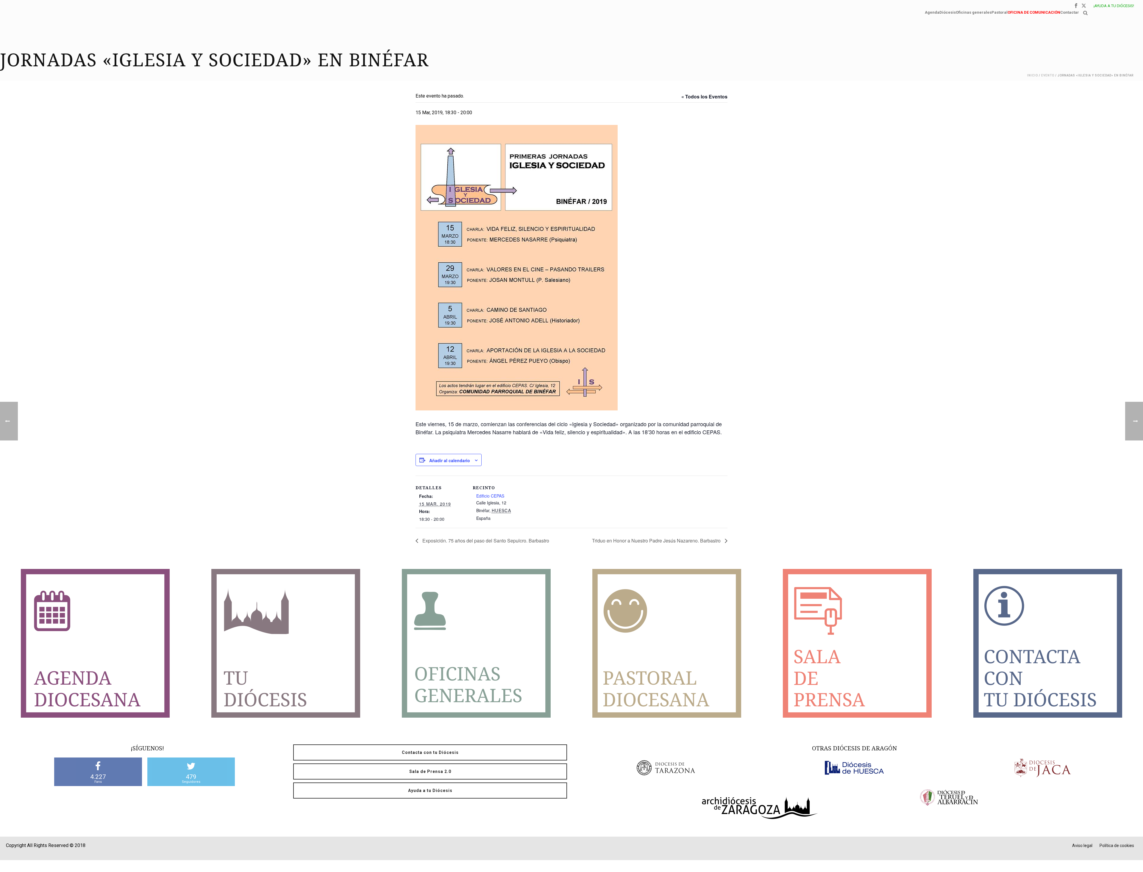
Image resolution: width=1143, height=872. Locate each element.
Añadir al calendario (449, 460)
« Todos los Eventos (704, 96)
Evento (1047, 75)
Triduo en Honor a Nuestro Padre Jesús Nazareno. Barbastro (657, 540)
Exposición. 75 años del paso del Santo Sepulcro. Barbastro (485, 540)
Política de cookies (1117, 845)
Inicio (1032, 75)
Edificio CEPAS (490, 496)
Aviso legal (1082, 845)
